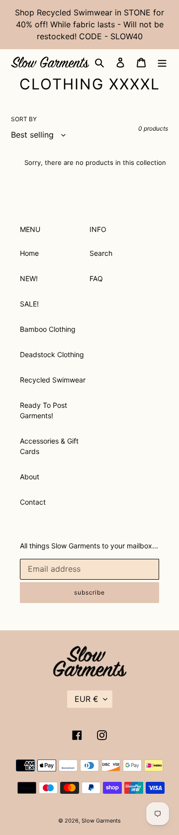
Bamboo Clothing (48, 329)
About (29, 476)
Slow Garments (101, 820)
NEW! (29, 278)
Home (29, 253)
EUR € (86, 699)
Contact (33, 502)
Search (101, 253)
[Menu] (162, 62)
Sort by (24, 119)
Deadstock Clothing (52, 354)
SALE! (29, 304)
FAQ (96, 278)
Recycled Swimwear (53, 380)
